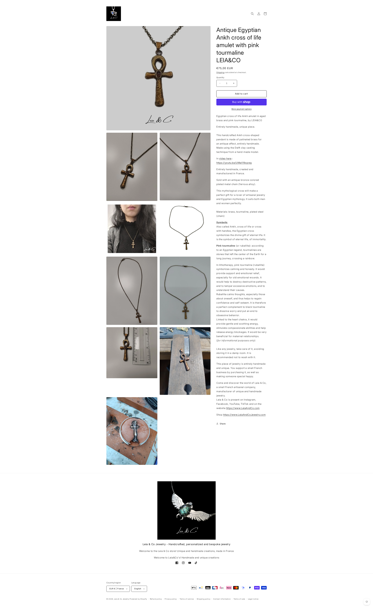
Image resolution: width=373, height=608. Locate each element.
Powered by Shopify (138, 599)
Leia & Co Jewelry (121, 599)
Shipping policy (203, 599)
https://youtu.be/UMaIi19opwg (234, 162)
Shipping (220, 72)
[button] (252, 13)
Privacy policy (171, 599)
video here (225, 158)
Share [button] (223, 423)
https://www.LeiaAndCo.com (243, 408)
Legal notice (253, 599)
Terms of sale (239, 599)
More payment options (241, 109)
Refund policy (156, 599)
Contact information (222, 599)
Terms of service (187, 599)
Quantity (220, 77)
